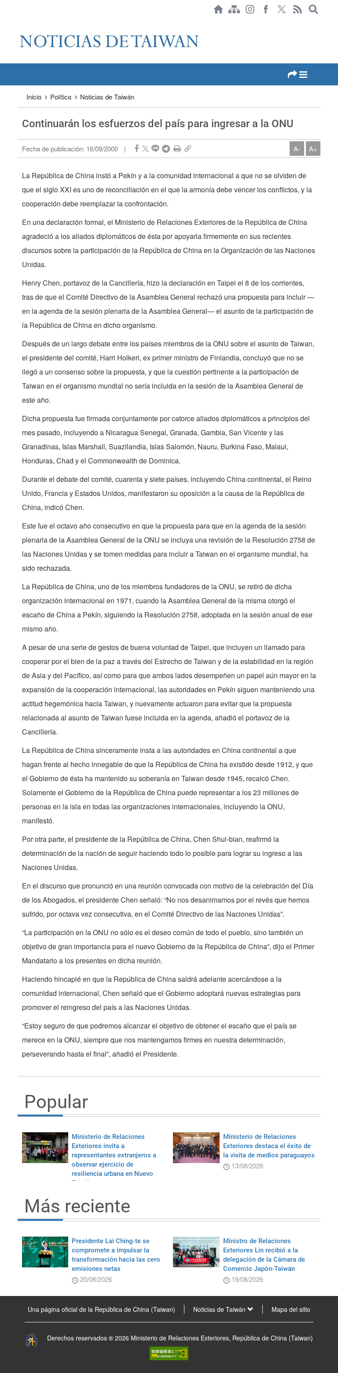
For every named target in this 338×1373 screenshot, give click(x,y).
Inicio (33, 96)
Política (60, 96)
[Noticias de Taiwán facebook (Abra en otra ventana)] (266, 9)
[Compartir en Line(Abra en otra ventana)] (155, 148)
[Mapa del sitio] (234, 9)
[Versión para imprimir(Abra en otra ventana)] (177, 148)
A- (297, 148)
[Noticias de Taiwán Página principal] (218, 9)
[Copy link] (187, 148)
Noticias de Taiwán (107, 96)
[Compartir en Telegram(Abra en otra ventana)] (166, 148)
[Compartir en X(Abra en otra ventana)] (145, 148)
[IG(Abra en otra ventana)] (250, 9)
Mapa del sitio (291, 1309)
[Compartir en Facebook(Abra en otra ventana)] (136, 148)
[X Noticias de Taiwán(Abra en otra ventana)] (282, 9)
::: (20, 22)
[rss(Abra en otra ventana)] (297, 9)
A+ (313, 148)
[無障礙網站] (169, 1352)
